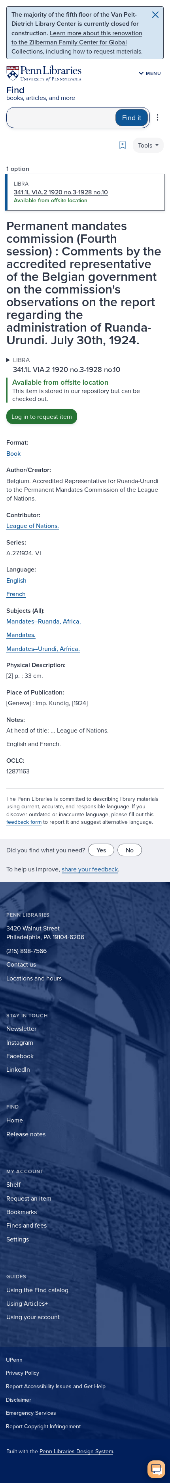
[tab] (85, 192)
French (16, 593)
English (16, 580)
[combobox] (61, 117)
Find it (131, 118)
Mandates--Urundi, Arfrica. (43, 648)
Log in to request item (41, 416)
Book (13, 453)
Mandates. (21, 634)
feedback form (24, 822)
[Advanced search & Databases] (157, 117)
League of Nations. (32, 525)
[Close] (155, 15)
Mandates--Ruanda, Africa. (43, 621)
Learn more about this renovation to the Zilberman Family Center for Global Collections (76, 42)
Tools (146, 145)
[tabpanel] (85, 389)
